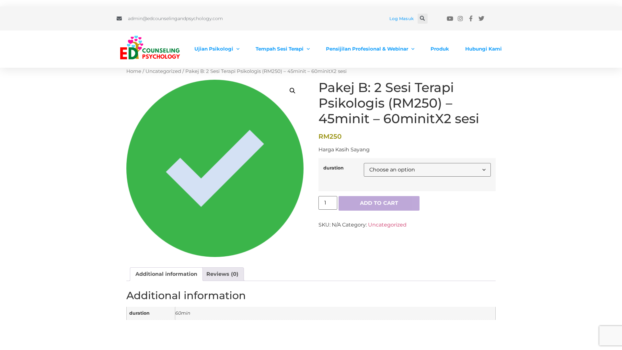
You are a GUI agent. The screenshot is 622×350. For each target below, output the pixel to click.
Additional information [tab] (166, 274)
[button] (423, 19)
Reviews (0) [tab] (222, 274)
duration (333, 168)
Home (133, 71)
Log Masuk (401, 18)
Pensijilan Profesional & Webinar (367, 49)
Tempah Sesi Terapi (280, 49)
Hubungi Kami (483, 49)
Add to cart (379, 203)
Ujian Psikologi (213, 49)
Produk (440, 49)
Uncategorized (163, 71)
